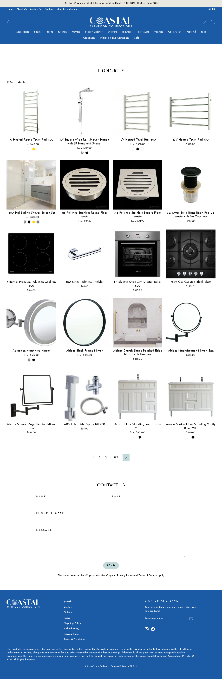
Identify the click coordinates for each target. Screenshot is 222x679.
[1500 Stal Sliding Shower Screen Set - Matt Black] (29, 222)
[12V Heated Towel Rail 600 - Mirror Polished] (142, 149)
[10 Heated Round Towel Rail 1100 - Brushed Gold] (33, 149)
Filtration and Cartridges (114, 38)
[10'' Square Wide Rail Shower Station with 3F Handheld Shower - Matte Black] (86, 152)
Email (117, 497)
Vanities (158, 32)
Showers (112, 32)
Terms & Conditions (74, 639)
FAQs (67, 618)
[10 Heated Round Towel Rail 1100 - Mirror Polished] (29, 149)
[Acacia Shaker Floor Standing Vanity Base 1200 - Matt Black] (193, 437)
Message (44, 530)
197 (116, 457)
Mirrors (76, 32)
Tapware (126, 32)
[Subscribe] (191, 619)
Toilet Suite (142, 32)
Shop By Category (67, 9)
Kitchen (62, 32)
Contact (68, 607)
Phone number (50, 513)
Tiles (203, 32)
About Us (21, 9)
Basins (38, 32)
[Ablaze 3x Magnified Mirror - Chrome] (29, 359)
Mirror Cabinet (94, 32)
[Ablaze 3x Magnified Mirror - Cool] (29, 364)
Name (41, 497)
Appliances (89, 38)
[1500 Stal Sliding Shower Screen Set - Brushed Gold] (33, 222)
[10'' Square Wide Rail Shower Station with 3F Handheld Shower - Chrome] (82, 152)
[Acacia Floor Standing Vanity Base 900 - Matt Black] (139, 437)
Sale (136, 38)
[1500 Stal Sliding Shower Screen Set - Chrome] (24, 222)
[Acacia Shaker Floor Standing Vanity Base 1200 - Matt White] (188, 437)
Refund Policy (71, 629)
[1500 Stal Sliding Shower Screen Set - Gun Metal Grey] (37, 222)
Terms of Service (147, 575)
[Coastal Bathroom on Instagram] (147, 629)
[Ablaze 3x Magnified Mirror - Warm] (33, 364)
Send (111, 565)
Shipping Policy (72, 623)
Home (10, 9)
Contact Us (36, 9)
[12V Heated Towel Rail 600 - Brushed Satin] (133, 149)
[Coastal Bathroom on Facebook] (153, 629)
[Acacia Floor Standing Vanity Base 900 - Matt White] (135, 437)
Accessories (22, 32)
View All (191, 32)
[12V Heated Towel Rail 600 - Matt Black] (137, 149)
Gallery (49, 9)
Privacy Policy (125, 575)
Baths (49, 32)
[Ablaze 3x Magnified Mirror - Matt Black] (33, 359)
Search (68, 602)
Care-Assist (174, 32)
